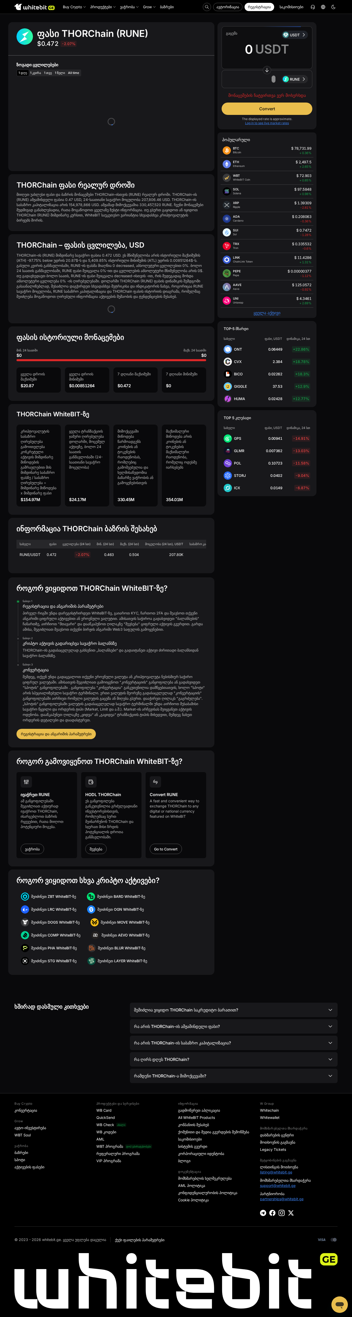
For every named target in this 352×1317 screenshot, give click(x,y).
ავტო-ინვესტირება (30, 1128)
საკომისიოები (291, 7)
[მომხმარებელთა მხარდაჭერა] (339, 1304)
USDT (295, 35)
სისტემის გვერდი (192, 1146)
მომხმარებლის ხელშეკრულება (205, 1178)
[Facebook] (272, 1213)
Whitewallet (270, 1117)
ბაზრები (21, 1152)
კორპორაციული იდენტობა (201, 1153)
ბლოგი (184, 1161)
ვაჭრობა (32, 849)
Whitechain (269, 1110)
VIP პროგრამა (108, 1161)
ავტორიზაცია (227, 7)
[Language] (323, 7)
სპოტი (19, 1160)
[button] (267, 79)
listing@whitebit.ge (276, 1172)
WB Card (104, 1110)
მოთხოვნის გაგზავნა (277, 1142)
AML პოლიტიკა (191, 1185)
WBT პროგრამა (109, 1146)
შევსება (96, 849)
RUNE (295, 79)
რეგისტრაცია (259, 7)
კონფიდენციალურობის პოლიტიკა (207, 1193)
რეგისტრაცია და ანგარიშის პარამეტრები (56, 734)
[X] (291, 1213)
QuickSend (105, 1117)
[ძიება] (207, 7)
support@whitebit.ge (278, 1185)
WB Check (105, 1124)
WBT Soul (22, 1135)
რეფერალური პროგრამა (118, 1153)
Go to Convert (166, 849)
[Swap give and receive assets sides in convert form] (267, 70)
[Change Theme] (333, 7)
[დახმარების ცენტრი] (313, 7)
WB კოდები (106, 1132)
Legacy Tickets (273, 1149)
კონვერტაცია (25, 1110)
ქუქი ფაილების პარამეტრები (139, 1240)
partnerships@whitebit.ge (282, 1199)
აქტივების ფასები (29, 1167)
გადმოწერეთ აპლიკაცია (199, 1110)
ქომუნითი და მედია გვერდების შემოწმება (213, 1132)
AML (100, 1139)
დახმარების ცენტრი (277, 1135)
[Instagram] (282, 1213)
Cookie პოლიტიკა (193, 1200)
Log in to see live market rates (267, 123)
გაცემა (231, 33)
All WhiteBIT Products (196, 1117)
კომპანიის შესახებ (193, 1124)
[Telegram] (263, 1213)
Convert (267, 108)
